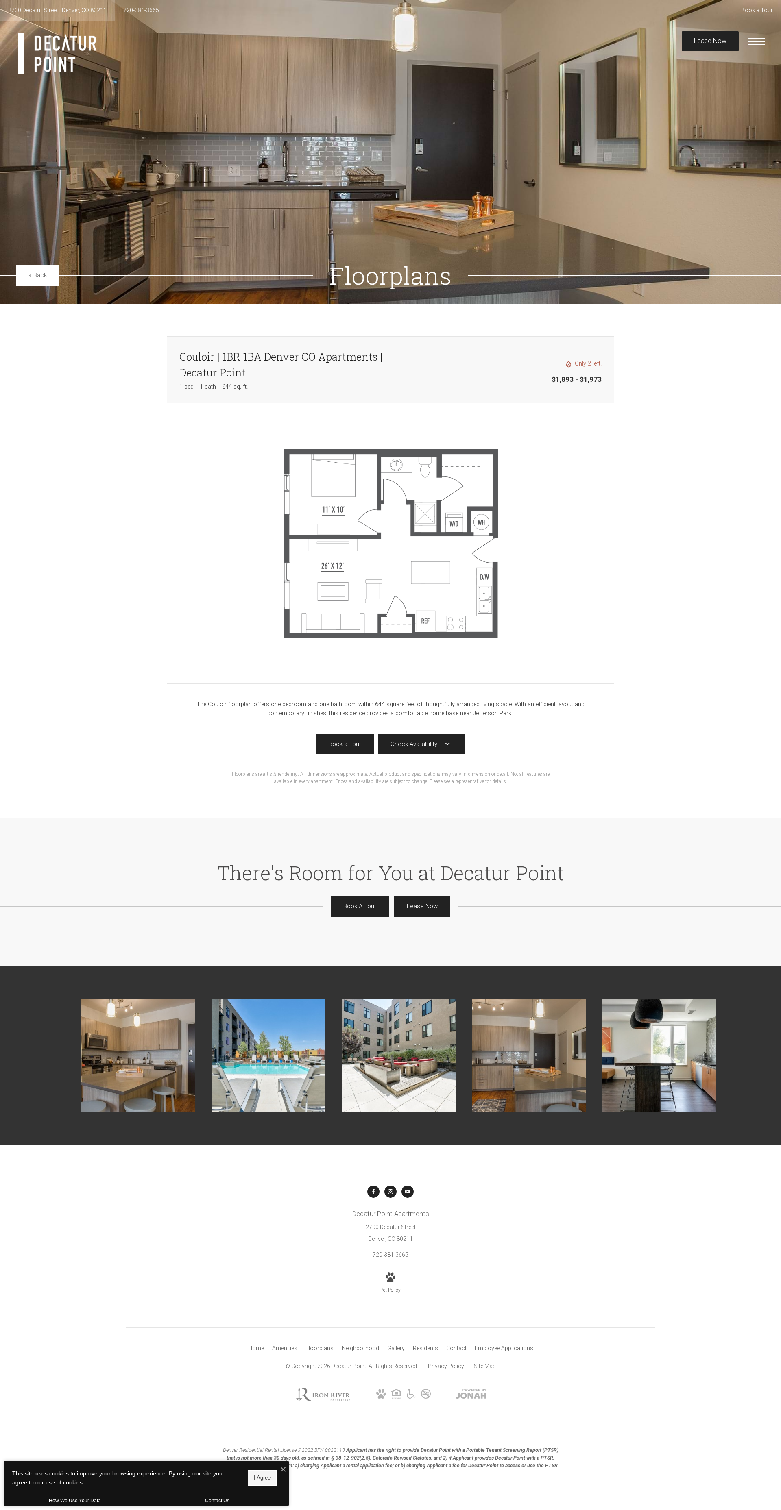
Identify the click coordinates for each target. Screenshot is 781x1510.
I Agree (262, 1478)
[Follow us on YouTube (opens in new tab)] (407, 1192)
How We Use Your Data (75, 1500)
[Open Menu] (756, 41)
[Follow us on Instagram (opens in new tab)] (390, 1192)
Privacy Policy (446, 1366)
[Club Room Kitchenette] (659, 1055)
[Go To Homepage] (57, 54)
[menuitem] (256, 1348)
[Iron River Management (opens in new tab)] (323, 1402)
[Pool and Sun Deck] (268, 1055)
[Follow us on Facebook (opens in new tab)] (373, 1192)
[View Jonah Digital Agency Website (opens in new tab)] (471, 1395)
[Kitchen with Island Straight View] (529, 1055)
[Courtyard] (399, 1055)
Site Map (485, 1366)
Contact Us (217, 1500)
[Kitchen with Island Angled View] (138, 1055)
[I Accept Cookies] (283, 1470)
